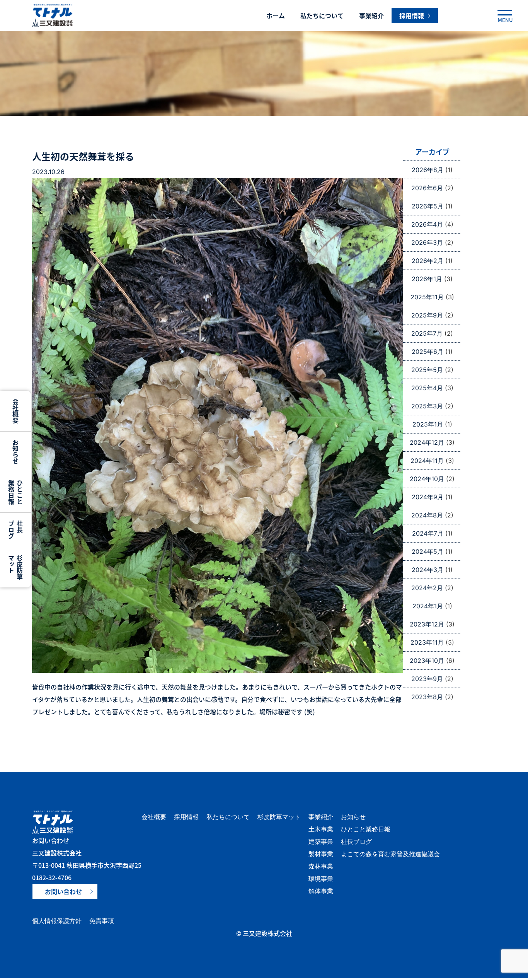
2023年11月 (427, 642)
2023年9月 (427, 679)
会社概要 (153, 817)
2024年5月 (427, 551)
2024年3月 (427, 569)
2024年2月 (427, 588)
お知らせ (353, 817)
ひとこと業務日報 (365, 829)
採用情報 (186, 817)
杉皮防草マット (279, 817)
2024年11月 (427, 460)
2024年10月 (427, 479)
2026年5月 (427, 206)
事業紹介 (371, 15)
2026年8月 (427, 170)
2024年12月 (427, 442)
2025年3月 (427, 406)
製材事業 (320, 854)
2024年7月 (427, 533)
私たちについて (322, 15)
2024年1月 (427, 606)
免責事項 (101, 921)
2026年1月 (427, 279)
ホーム (275, 15)
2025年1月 (427, 424)
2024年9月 (427, 497)
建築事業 (320, 841)
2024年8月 (427, 515)
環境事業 (320, 878)
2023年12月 (427, 624)
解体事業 (320, 891)
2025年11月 (427, 297)
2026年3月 (427, 242)
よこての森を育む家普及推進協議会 (390, 854)
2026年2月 (427, 261)
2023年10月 (427, 660)
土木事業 (320, 829)
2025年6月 (427, 351)
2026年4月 (427, 224)
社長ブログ (356, 841)
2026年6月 (427, 188)
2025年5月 (427, 370)
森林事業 (320, 866)
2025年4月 (427, 388)
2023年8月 (427, 697)
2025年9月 (427, 315)
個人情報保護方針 (57, 921)
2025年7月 (427, 333)
